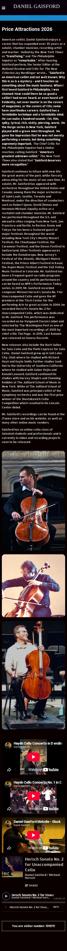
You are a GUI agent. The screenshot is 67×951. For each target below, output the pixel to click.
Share (33, 885)
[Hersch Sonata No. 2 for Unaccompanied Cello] (12, 866)
